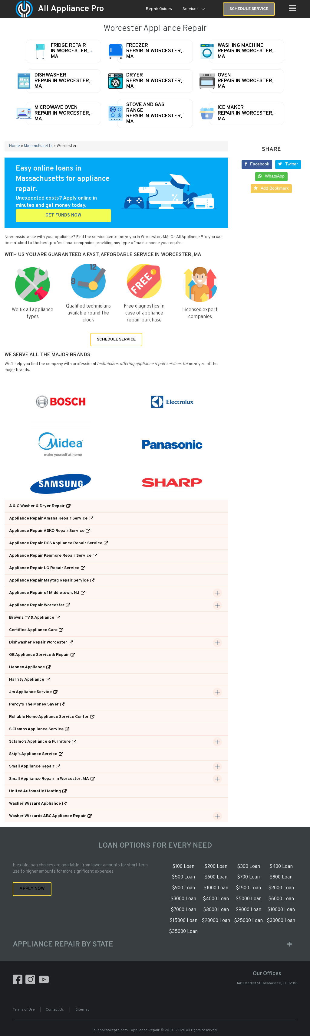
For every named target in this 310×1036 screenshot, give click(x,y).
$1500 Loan (248, 888)
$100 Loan (183, 867)
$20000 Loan (216, 921)
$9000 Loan (248, 910)
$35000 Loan (183, 932)
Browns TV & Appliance (31, 617)
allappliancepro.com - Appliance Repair (127, 1030)
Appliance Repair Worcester (36, 605)
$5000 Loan (249, 899)
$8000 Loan (216, 910)
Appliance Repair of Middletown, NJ (44, 592)
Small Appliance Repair (31, 766)
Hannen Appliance (27, 667)
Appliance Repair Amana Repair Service (48, 518)
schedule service (248, 8)
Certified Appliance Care (33, 630)
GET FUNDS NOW (63, 215)
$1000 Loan (215, 888)
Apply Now (32, 889)
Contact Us (55, 1009)
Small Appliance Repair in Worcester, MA (49, 778)
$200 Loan (215, 867)
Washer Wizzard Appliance (35, 803)
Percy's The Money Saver (34, 704)
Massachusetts (38, 145)
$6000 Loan (281, 899)
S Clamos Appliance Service (36, 729)
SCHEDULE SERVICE (116, 339)
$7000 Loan (183, 910)
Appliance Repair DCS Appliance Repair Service (55, 543)
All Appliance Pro (71, 9)
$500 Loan (183, 877)
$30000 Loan (281, 921)
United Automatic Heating (35, 791)
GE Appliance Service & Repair (39, 654)
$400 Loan (281, 867)
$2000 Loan (281, 888)
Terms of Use (24, 1009)
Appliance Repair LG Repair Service (44, 568)
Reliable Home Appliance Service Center (49, 716)
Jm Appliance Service (30, 692)
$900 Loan (183, 888)
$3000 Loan (183, 899)
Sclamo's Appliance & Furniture (40, 741)
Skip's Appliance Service (33, 754)
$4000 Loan (216, 899)
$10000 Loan (281, 910)
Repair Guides (159, 8)
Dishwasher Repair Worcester (38, 642)
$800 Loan (280, 877)
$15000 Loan (183, 921)
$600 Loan (215, 877)
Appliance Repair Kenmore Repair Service (50, 555)
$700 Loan (248, 877)
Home (14, 145)
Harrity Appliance (26, 679)
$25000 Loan (248, 921)
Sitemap (83, 1009)
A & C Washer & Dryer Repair (37, 506)
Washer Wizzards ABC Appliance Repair (47, 816)
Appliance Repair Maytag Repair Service (49, 580)
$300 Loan (248, 867)
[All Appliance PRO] (24, 9)
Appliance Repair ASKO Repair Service (46, 530)
